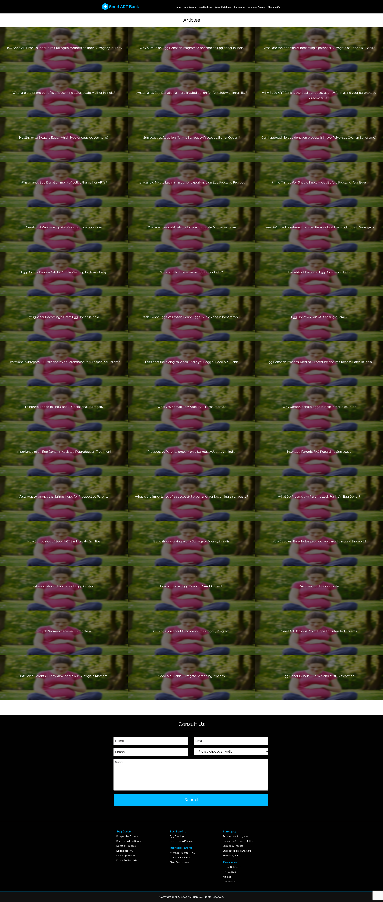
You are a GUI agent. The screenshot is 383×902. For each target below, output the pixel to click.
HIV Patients (229, 872)
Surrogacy (239, 7)
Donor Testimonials (126, 860)
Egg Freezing (177, 836)
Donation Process (126, 846)
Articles (227, 877)
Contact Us (274, 7)
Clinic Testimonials (179, 862)
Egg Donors (190, 7)
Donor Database (223, 7)
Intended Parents (256, 7)
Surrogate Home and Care (237, 851)
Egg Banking (205, 7)
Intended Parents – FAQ (182, 852)
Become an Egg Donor (128, 841)
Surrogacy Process (233, 846)
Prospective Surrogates (235, 836)
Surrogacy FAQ (231, 855)
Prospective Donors (127, 836)
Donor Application (126, 855)
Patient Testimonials (180, 857)
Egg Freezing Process (181, 841)
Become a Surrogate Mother (238, 841)
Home (178, 7)
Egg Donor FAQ (124, 851)
